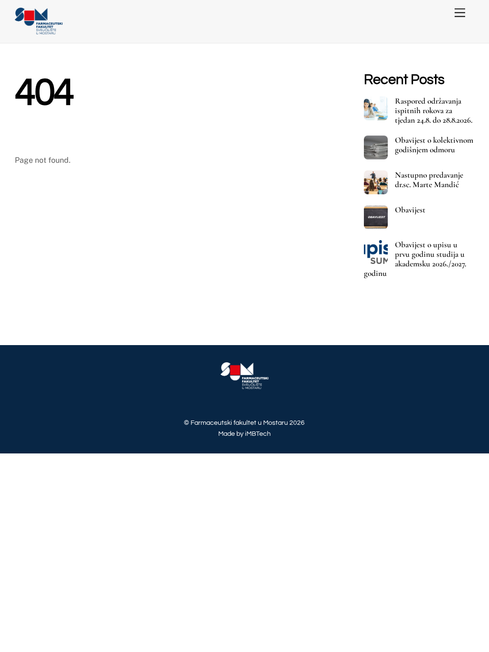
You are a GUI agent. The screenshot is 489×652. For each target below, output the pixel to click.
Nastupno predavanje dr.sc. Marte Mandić (429, 179)
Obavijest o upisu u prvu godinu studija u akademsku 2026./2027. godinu (415, 259)
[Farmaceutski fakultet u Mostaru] (39, 31)
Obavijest (410, 210)
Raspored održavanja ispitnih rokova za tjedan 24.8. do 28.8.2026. (433, 110)
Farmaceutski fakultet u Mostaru (239, 422)
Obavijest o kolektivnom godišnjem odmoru (434, 145)
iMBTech (258, 433)
